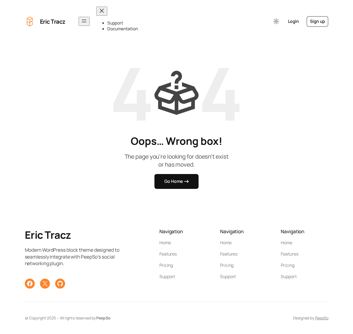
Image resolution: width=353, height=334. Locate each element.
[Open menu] (84, 21)
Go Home (173, 181)
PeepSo (321, 318)
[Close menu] (101, 11)
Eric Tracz (52, 21)
